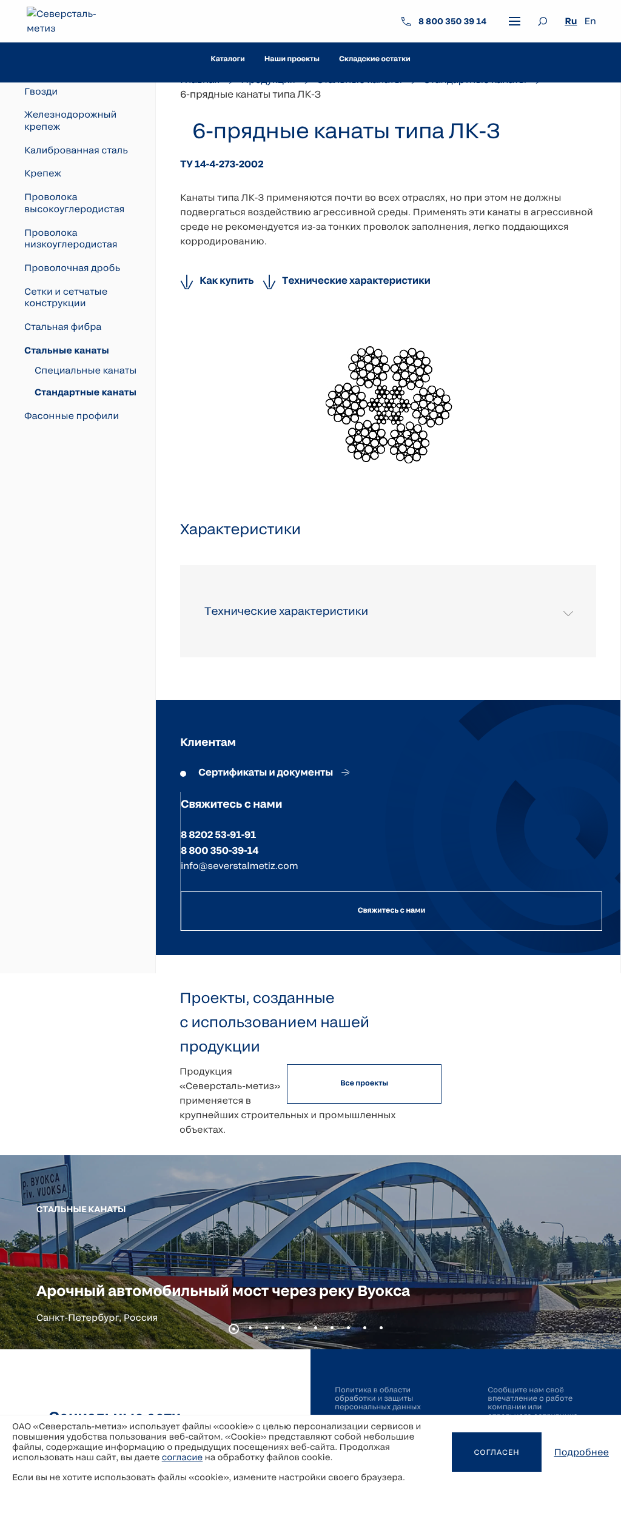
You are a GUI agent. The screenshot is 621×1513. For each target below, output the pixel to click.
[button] (234, 1329)
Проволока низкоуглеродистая (71, 238)
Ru (571, 21)
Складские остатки (375, 59)
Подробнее (581, 1452)
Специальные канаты (85, 370)
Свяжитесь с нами (391, 910)
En (590, 21)
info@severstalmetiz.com (239, 865)
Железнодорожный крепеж (70, 120)
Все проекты (364, 1083)
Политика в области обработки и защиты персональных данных (378, 1399)
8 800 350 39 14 (452, 21)
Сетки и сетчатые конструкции (65, 297)
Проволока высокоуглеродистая (74, 203)
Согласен (496, 1452)
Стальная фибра (62, 326)
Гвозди (41, 91)
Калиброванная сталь (76, 150)
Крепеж (42, 173)
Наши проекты (292, 59)
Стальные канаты (66, 350)
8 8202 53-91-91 (218, 834)
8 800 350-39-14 (219, 850)
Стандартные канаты (85, 392)
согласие (182, 1457)
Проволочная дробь (72, 268)
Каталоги (227, 59)
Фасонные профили (71, 416)
